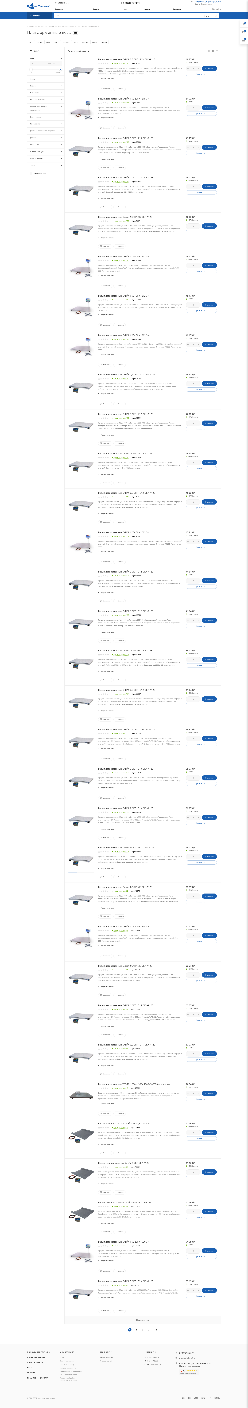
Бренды (31, 1373)
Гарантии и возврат (37, 1378)
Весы (51, 26)
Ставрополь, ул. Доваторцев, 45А (208, 2)
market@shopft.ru (187, 1358)
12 (156, 1330)
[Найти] (216, 15)
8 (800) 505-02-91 (131, 3)
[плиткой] (208, 51)
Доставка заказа (36, 1357)
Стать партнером (67, 1361)
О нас (62, 1357)
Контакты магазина (68, 1368)
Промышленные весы (67, 26)
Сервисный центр (67, 1364)
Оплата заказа (35, 1362)
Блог (29, 1367)
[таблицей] (216, 51)
